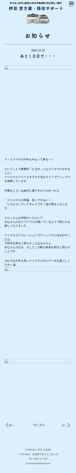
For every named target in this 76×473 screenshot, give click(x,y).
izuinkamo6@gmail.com (38, 463)
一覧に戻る (38, 425)
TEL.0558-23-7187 (38, 458)
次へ (64, 425)
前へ (11, 425)
